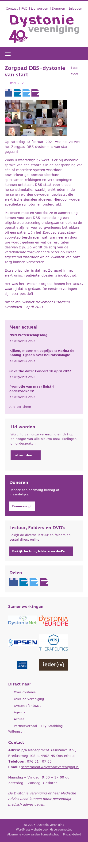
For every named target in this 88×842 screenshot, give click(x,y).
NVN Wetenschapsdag (28, 335)
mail (35, 93)
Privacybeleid (72, 834)
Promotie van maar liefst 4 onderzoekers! (31, 389)
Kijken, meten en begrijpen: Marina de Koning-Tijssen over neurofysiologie (41, 353)
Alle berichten (20, 406)
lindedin (17, 93)
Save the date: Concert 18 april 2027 (40, 371)
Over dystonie (25, 692)
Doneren (58, 8)
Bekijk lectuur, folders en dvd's (38, 551)
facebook (8, 93)
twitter (26, 93)
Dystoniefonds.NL (27, 705)
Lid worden (39, 8)
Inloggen (75, 8)
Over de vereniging (29, 699)
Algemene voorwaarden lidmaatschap (33, 834)
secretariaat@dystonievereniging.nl (50, 767)
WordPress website (29, 829)
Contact (12, 8)
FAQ (24, 8)
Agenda (19, 712)
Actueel (19, 719)
